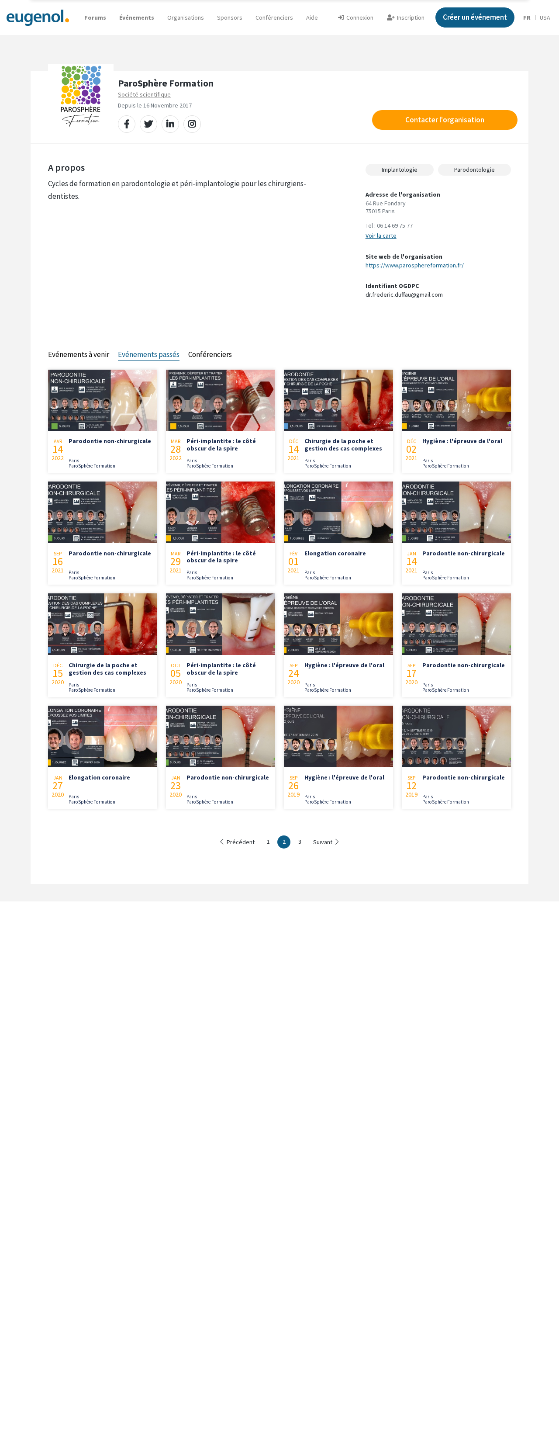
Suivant (322, 842)
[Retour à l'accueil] (38, 17)
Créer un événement (475, 17)
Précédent (241, 842)
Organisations (185, 17)
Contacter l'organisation (444, 120)
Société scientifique (144, 94)
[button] (312, 17)
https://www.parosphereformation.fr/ (415, 265)
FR (527, 17)
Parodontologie (474, 169)
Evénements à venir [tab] (78, 354)
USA (545, 17)
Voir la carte (381, 235)
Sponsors (229, 17)
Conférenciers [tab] (210, 354)
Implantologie (400, 169)
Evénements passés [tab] (148, 354)
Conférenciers (274, 17)
